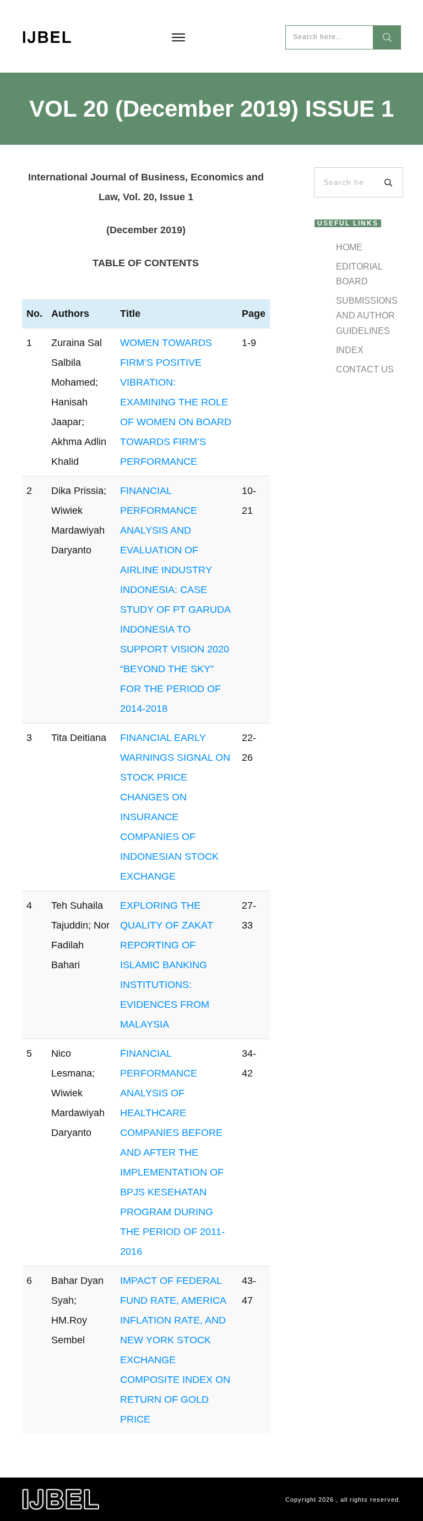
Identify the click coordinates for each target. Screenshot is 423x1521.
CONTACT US (365, 369)
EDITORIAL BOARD (359, 274)
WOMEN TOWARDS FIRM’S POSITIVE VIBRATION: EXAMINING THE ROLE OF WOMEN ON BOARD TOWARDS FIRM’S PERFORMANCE (175, 402)
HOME (349, 247)
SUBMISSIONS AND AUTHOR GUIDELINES (367, 315)
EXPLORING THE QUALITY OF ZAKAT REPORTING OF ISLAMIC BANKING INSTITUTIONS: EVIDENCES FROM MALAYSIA (166, 965)
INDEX (350, 350)
